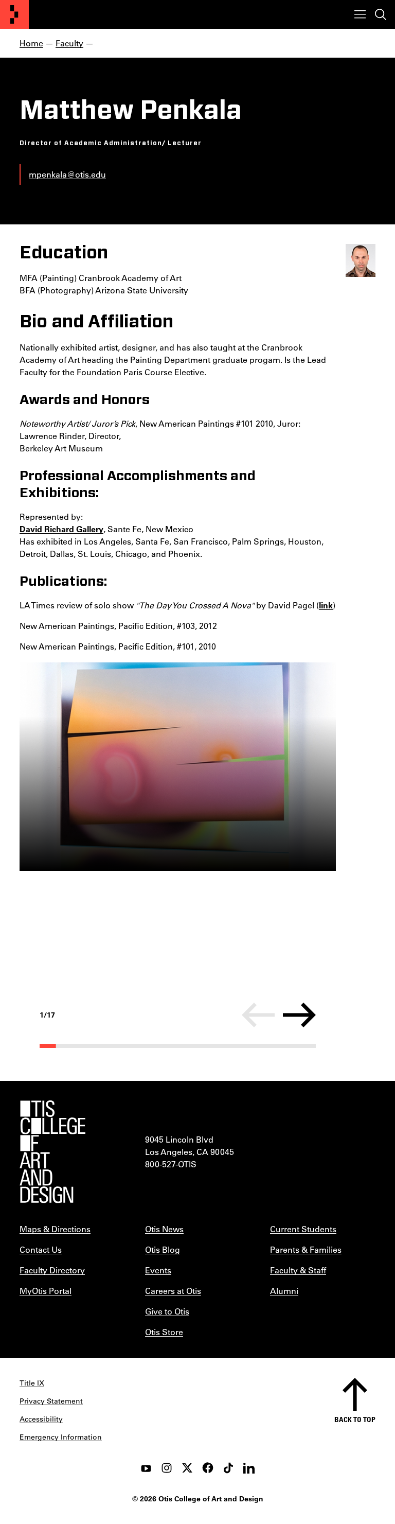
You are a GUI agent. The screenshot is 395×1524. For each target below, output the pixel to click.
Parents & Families (306, 1249)
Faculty (69, 43)
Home (31, 43)
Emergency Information (61, 1437)
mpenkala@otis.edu (67, 174)
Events (158, 1270)
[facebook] (208, 1468)
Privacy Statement (51, 1401)
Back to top (354, 1419)
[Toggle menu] (360, 14)
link (326, 605)
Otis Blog (162, 1249)
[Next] (299, 1015)
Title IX (32, 1383)
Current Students (303, 1228)
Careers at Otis (173, 1290)
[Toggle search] (380, 14)
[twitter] (187, 1468)
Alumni (284, 1290)
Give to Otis (167, 1311)
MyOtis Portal (45, 1290)
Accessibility (41, 1419)
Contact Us (41, 1249)
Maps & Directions (55, 1228)
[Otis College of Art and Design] (14, 14)
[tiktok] (228, 1468)
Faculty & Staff (298, 1270)
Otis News (164, 1228)
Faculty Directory (52, 1270)
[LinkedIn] (249, 1468)
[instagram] (166, 1468)
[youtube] (146, 1468)
